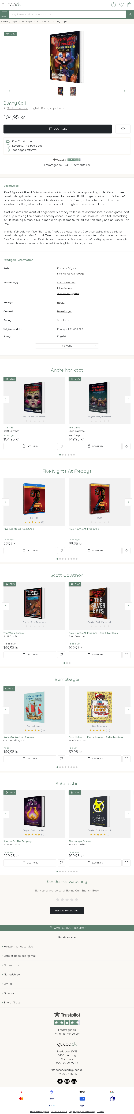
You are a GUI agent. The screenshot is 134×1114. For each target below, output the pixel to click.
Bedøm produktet (67, 910)
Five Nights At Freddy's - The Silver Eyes (93, 633)
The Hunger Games (80, 841)
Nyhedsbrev (12, 974)
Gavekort (10, 993)
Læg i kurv (58, 128)
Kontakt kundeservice (18, 946)
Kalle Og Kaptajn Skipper (18, 737)
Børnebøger (64, 311)
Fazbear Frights (66, 268)
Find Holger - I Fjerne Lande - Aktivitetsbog (96, 737)
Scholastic (63, 320)
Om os (8, 984)
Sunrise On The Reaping (17, 841)
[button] (9, 91)
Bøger (60, 302)
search (130, 14)
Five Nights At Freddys (70, 273)
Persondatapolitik (59, 1111)
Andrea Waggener (68, 293)
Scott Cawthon (17, 108)
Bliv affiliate (12, 1002)
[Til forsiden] (11, 4)
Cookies (100, 1111)
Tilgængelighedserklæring (82, 1111)
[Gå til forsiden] (67, 1044)
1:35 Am (8, 427)
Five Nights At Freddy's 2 (18, 528)
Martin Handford (78, 740)
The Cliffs (74, 427)
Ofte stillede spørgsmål (20, 956)
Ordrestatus (12, 965)
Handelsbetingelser (39, 1111)
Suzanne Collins (12, 844)
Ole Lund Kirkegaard (14, 740)
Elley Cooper (64, 288)
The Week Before (13, 633)
